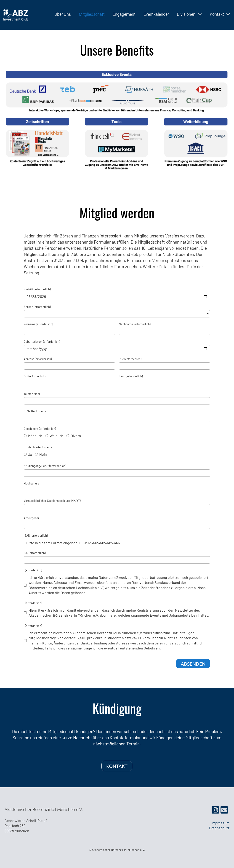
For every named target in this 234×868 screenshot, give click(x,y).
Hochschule (31, 483)
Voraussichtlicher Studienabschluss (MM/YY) (52, 500)
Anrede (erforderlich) (37, 307)
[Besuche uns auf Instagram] (215, 810)
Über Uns (62, 14)
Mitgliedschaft (92, 14)
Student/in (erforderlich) (39, 447)
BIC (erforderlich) (34, 553)
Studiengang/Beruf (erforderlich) (45, 466)
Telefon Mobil (32, 394)
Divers (75, 435)
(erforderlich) (33, 570)
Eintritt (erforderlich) (37, 289)
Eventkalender (156, 14)
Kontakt (217, 14)
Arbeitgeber (31, 518)
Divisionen (186, 14)
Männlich (34, 435)
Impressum (220, 823)
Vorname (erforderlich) (38, 324)
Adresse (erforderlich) (38, 359)
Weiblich (56, 435)
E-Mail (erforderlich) (36, 411)
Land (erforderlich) (131, 376)
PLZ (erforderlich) (130, 359)
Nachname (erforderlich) (134, 324)
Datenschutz (219, 828)
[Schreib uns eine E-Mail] (224, 810)
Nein (43, 454)
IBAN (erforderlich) (36, 535)
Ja (29, 454)
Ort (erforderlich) (34, 376)
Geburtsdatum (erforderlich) (42, 341)
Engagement (124, 14)
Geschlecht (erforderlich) (40, 428)
